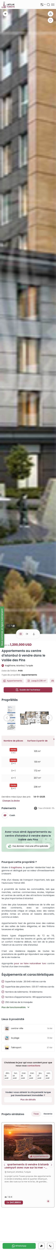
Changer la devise (11, 800)
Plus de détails (28, 1099)
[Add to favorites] (50, 20)
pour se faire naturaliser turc (30, 963)
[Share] (50, 14)
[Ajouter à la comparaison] (48, 1201)
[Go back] (5, 13)
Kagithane (16, 867)
